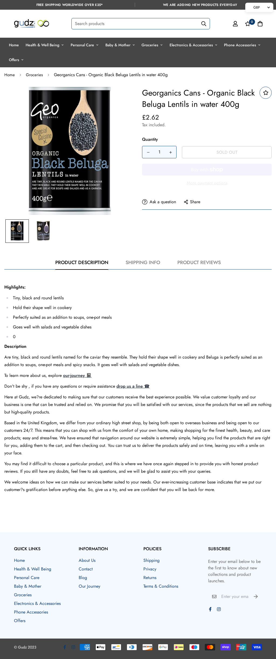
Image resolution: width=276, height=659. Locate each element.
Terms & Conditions (160, 586)
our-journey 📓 (77, 375)
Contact (86, 569)
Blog (83, 577)
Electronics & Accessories (191, 45)
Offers (14, 59)
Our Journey (89, 586)
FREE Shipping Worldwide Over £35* (69, 4)
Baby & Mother (117, 45)
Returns (149, 577)
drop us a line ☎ (133, 386)
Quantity (150, 139)
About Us (87, 560)
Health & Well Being (42, 45)
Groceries (150, 45)
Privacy (149, 569)
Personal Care (82, 45)
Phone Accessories (240, 45)
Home (14, 45)
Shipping (151, 560)
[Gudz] (31, 24)
